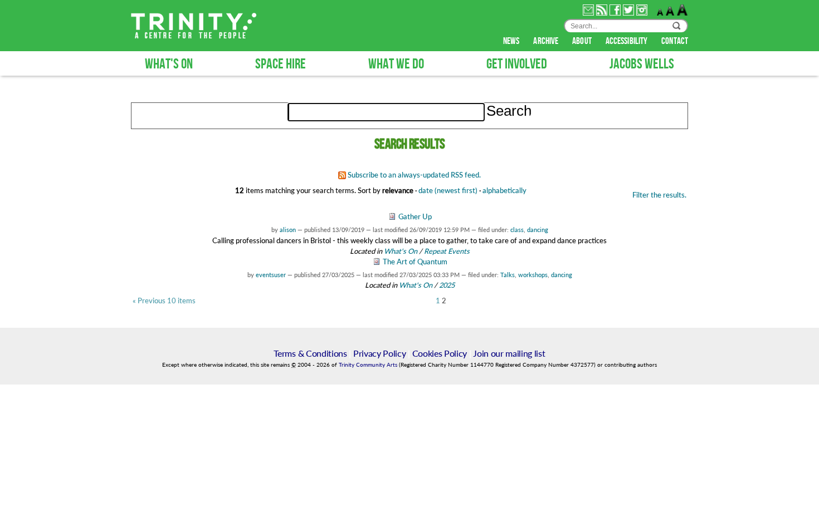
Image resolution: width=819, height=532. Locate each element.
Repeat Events (447, 251)
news (512, 41)
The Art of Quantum (415, 261)
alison (288, 229)
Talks (507, 274)
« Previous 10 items (164, 300)
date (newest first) (447, 190)
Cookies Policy (439, 353)
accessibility (627, 41)
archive (546, 41)
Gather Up (415, 216)
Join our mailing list (509, 353)
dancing (537, 229)
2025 (447, 284)
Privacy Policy (379, 353)
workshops (533, 274)
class (517, 229)
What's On (401, 251)
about (582, 41)
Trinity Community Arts (369, 365)
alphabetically (504, 190)
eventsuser (271, 274)
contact (674, 41)
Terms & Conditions (310, 353)
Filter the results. (659, 194)
